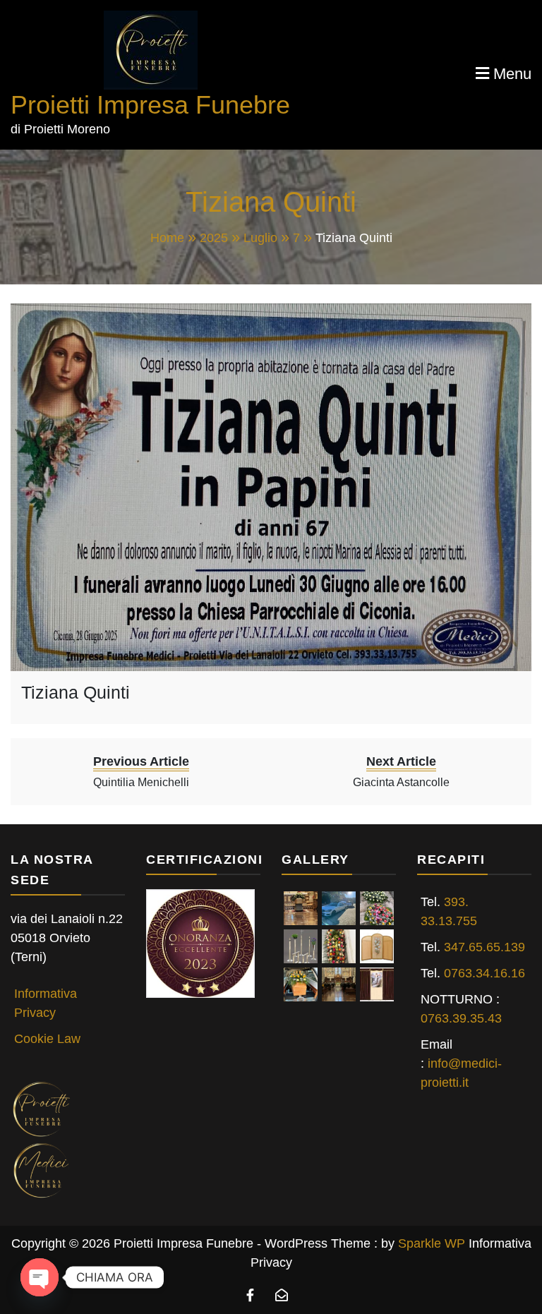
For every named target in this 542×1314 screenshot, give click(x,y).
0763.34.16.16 (484, 973)
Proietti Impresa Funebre (150, 104)
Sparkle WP (431, 1243)
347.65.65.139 (484, 947)
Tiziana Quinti (75, 692)
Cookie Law (47, 1039)
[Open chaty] (39, 1277)
